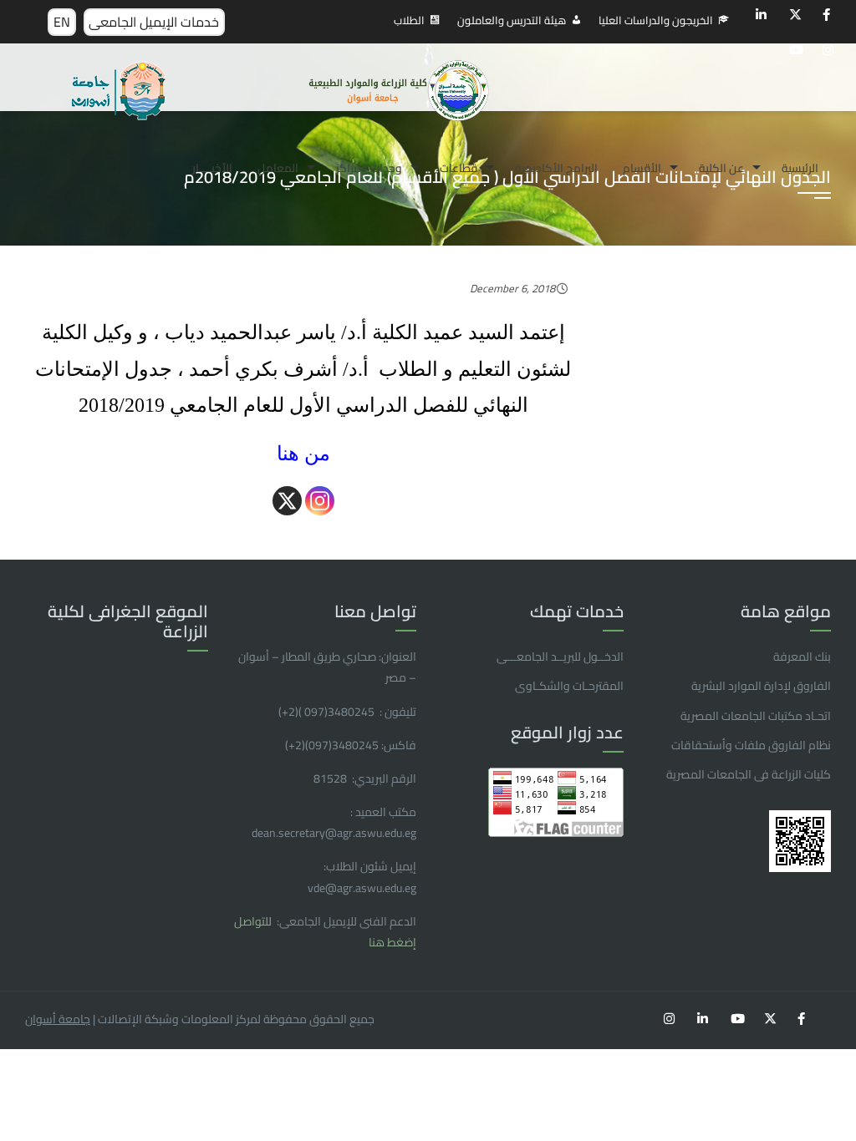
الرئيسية (800, 168)
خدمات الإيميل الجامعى (154, 21)
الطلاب (409, 20)
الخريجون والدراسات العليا (656, 20)
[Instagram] (319, 500)
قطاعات (458, 168)
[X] (287, 500)
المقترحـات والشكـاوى (569, 686)
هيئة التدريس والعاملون (511, 20)
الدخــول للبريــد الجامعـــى (560, 656)
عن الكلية (721, 168)
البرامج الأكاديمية (556, 168)
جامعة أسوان (57, 1019)
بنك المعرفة (802, 656)
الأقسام (642, 168)
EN (62, 21)
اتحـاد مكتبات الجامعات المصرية (755, 716)
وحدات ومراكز (369, 168)
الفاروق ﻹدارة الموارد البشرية (761, 686)
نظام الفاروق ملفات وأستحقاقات (751, 745)
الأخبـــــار (212, 168)
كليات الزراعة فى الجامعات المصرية (748, 774)
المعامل (277, 168)
